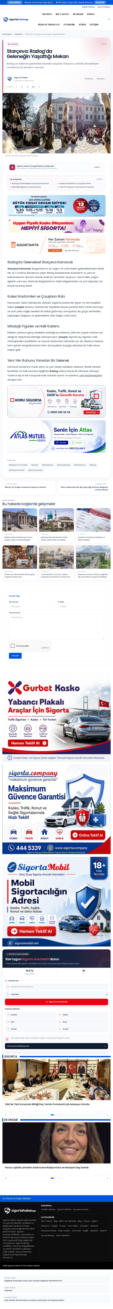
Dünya (91, 14)
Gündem (84, 1226)
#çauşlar (34, 465)
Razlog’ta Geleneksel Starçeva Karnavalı (30, 183)
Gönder (15, 655)
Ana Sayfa (7, 34)
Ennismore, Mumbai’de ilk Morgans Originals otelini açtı (19, 575)
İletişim (94, 24)
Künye (82, 24)
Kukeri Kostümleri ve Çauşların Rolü (75, 183)
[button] (52, 1114)
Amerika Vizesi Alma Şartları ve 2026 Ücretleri (91, 538)
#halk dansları (47, 465)
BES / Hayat (62, 14)
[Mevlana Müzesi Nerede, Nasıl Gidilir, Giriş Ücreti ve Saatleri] (56, 520)
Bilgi (56, 1221)
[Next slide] (107, 1115)
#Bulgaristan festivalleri (18, 465)
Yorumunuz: (15, 612)
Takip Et (98, 167)
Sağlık (85, 1230)
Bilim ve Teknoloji (49, 24)
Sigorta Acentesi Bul (58, 1002)
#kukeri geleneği (63, 465)
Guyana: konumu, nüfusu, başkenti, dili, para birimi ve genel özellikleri (93, 575)
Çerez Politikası (103, 7)
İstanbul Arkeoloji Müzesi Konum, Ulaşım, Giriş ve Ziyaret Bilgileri (18, 538)
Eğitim (95, 1221)
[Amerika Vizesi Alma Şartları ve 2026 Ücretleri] (93, 520)
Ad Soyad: (13, 601)
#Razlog (93, 465)
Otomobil (69, 24)
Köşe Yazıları (64, 1230)
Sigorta (47, 14)
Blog (80, 1221)
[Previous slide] (5, 1115)
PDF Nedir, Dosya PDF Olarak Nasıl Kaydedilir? (42, 2)
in (28, 87)
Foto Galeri (73, 1226)
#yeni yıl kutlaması (35, 470)
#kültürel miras (80, 465)
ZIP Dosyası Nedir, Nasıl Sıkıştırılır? (82, 2)
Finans (63, 1226)
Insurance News (80, 1209)
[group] (56, 1085)
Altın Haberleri (62, 1235)
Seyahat (18, 34)
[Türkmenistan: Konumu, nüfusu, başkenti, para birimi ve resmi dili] (56, 557)
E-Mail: (61, 601)
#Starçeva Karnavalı (16, 470)
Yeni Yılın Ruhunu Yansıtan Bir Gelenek (77, 187)
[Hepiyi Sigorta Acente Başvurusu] (56, 226)
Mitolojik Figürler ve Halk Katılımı (26, 187)
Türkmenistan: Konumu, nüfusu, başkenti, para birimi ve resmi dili (55, 575)
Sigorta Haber (21, 78)
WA (33, 87)
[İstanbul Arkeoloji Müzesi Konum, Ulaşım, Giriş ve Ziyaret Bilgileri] (19, 520)
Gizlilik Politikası (88, 7)
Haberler (94, 1226)
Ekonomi (78, 14)
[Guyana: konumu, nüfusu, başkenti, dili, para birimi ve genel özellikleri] (93, 557)
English (54, 1226)
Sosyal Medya (47, 1235)
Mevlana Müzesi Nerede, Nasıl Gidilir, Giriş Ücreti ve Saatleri (54, 538)
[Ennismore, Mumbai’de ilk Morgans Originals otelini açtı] (19, 557)
